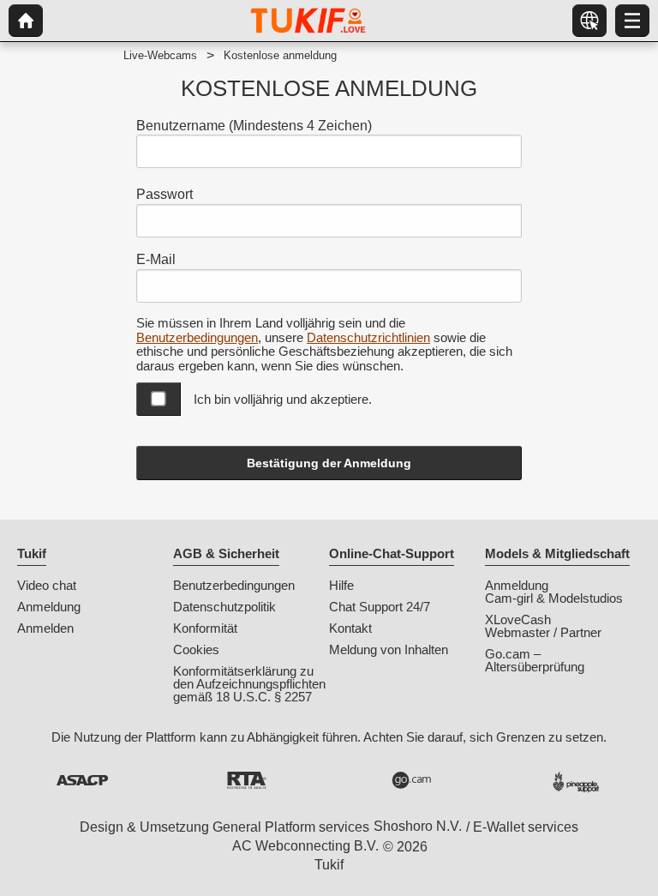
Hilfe (341, 585)
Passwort (164, 194)
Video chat (46, 585)
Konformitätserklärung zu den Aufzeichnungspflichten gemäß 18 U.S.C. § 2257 (249, 684)
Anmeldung (49, 606)
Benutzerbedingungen (197, 337)
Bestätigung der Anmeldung (329, 463)
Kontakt (350, 628)
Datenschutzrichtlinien (368, 337)
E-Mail (156, 259)
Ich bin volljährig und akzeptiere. (283, 399)
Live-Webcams (160, 55)
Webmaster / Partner (543, 632)
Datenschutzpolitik (224, 606)
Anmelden (45, 628)
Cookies (196, 649)
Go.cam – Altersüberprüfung (534, 660)
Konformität (205, 628)
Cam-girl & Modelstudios (554, 598)
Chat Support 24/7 (379, 606)
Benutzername (254, 125)
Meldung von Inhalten (388, 649)
